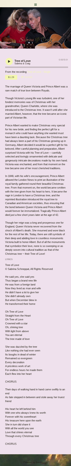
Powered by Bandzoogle (35, 462)
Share (28, 77)
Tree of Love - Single (38, 71)
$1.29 (11, 77)
